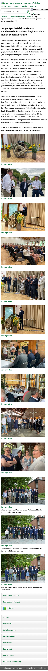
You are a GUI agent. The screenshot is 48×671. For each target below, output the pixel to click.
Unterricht (7, 643)
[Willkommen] (20, 3)
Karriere (16, 6)
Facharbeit (7, 649)
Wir (9, 6)
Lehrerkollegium (9, 636)
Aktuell (29, 17)
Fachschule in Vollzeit (11, 596)
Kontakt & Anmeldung (12, 662)
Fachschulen (13, 17)
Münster (22, 17)
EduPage (11, 608)
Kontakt (24, 6)
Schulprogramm (9, 630)
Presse (3, 6)
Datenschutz (30, 668)
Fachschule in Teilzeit (11, 602)
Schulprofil (7, 624)
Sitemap (7, 668)
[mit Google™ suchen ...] (28, 12)
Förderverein (8, 655)
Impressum (17, 668)
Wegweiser (33, 6)
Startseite (4, 17)
